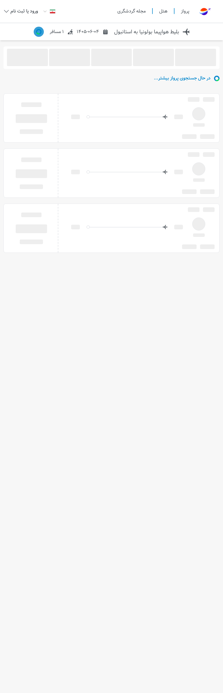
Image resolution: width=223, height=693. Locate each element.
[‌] (31, 118)
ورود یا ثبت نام (24, 11)
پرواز (185, 11)
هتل (163, 11)
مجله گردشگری (131, 11)
